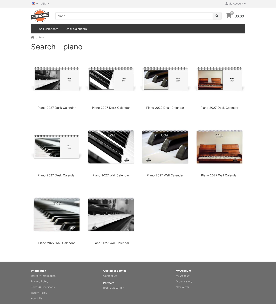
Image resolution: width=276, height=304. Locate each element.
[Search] (217, 16)
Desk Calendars (76, 29)
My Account (183, 275)
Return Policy (39, 292)
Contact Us (110, 275)
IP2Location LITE (113, 288)
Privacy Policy (39, 281)
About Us (36, 298)
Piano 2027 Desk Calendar (57, 108)
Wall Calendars (48, 29)
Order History (184, 281)
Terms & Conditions (43, 287)
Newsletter (182, 287)
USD (44, 3)
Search (42, 37)
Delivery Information (43, 275)
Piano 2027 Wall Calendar (111, 175)
